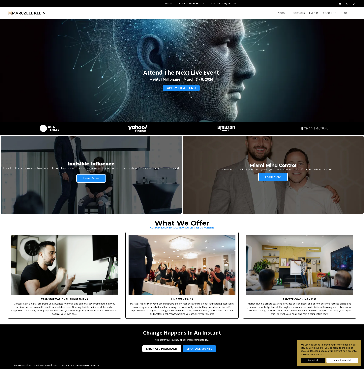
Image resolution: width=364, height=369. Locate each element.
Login (168, 3)
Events (314, 13)
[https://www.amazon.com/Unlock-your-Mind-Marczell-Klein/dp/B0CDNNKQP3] (226, 128)
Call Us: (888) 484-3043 (224, 3)
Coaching (329, 13)
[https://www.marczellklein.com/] (27, 13)
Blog (344, 13)
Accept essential (342, 360)
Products (298, 13)
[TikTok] (353, 3)
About (282, 13)
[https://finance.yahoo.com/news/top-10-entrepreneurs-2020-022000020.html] (137, 128)
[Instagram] (347, 3)
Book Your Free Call (191, 3)
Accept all (312, 360)
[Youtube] (340, 3)
